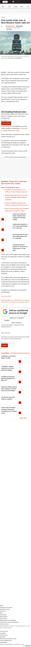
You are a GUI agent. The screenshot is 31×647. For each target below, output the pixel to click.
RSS (1, 613)
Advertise (2, 637)
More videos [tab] (15, 187)
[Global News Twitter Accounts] (11, 532)
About (1, 605)
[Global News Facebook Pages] (11, 520)
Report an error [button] (16, 322)
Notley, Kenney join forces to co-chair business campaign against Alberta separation (16, 197)
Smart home (3, 618)
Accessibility (3, 642)
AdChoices (28, 645)
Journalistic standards (16, 318)
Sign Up (4, 345)
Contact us (3, 611)
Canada (3, 17)
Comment (7, 320)
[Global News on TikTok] (11, 580)
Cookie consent (4, 624)
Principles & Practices (6, 607)
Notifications (3, 616)
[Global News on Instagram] (11, 556)
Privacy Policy (15, 130)
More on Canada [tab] (6, 187)
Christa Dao (11, 26)
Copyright (2, 633)
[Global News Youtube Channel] (11, 544)
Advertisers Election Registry (8, 620)
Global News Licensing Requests (9, 622)
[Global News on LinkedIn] (11, 568)
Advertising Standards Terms (8, 638)
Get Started (6, 123)
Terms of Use (3, 635)
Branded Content (4, 609)
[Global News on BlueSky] (11, 604)
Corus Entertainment (6, 640)
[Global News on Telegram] (11, 592)
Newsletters (3, 615)
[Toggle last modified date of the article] (21, 28)
